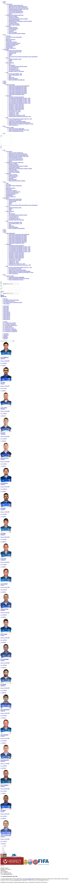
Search (4, 283)
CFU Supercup (12, 65)
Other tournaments (10, 62)
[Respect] (12, 864)
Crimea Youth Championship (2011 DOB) (18, 88)
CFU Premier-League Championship (14, 37)
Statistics (10, 54)
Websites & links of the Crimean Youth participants (19, 122)
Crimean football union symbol (15, 10)
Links (7, 72)
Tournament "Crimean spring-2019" (16, 107)
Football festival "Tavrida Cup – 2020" (17, 115)
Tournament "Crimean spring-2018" (16, 109)
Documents (8, 26)
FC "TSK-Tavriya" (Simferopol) (10, 330)
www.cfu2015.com (29, 878)
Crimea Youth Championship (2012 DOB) (18, 89)
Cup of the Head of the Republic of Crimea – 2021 (19, 99)
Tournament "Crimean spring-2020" (16, 106)
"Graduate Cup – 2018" (14, 114)
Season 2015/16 (6, 319)
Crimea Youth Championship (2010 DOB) (18, 87)
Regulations (11, 31)
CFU (4, 2)
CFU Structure (9, 4)
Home (4, 1)
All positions (6, 333)
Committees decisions (10, 45)
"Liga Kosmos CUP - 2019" (15, 111)
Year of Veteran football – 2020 (15, 74)
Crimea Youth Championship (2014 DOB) (18, 92)
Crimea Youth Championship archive (16, 94)
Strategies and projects (13, 28)
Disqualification (9, 46)
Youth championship (10, 84)
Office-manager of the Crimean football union (18, 7)
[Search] (13, 341)
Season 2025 (6, 307)
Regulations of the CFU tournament (16, 71)
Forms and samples (13, 32)
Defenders (5, 336)
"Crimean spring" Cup (13, 68)
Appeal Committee (13, 22)
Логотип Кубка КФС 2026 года (16, 12)
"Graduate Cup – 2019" (14, 112)
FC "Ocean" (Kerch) (7, 326)
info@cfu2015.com (8, 874)
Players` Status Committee (14, 24)
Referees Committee (13, 16)
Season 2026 (6, 306)
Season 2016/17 (6, 318)
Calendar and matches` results (15, 51)
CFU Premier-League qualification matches (18, 66)
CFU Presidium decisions (11, 42)
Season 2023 (6, 309)
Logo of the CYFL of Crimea (15, 120)
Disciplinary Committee (14, 17)
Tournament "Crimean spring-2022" (16, 104)
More (7, 117)
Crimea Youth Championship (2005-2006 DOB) (19, 85)
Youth (4, 83)
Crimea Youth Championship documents (17, 121)
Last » (4, 852)
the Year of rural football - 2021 (15, 73)
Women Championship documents (16, 131)
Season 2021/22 (6, 312)
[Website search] (1, 282)
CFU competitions (12, 29)
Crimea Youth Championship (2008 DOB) (18, 93)
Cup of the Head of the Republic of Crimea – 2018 (19, 103)
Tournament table (12, 53)
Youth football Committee (14, 20)
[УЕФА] (35, 864)
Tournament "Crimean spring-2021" (16, 105)
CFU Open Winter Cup (14, 67)
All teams (5, 321)
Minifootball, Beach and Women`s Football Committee (20, 21)
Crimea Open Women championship (16, 128)
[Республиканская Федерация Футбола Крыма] (25, 864)
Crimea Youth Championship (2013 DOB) (18, 90)
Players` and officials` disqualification (17, 79)
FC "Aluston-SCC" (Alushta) (9, 322)
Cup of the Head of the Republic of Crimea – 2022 (19, 98)
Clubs (4, 81)
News (4, 34)
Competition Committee (14, 23)
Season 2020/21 (6, 313)
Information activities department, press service (19, 9)
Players (4, 82)
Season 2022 (6, 310)
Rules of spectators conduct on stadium (17, 33)
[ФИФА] (43, 864)
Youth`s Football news (13, 125)
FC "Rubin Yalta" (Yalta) (8, 327)
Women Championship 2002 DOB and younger (19, 129)
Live (10, 64)
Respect (10, 13)
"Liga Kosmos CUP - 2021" (15, 110)
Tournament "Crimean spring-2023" (16, 96)
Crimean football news (11, 48)
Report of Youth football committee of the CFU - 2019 (20, 118)
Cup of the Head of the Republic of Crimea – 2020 (19, 100)
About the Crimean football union (16, 5)
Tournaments (6, 49)
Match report (8, 40)
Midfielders (5, 337)
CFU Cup (8, 38)
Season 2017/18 (6, 317)
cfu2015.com (3, 296)
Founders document (13, 27)
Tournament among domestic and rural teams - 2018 (20, 116)
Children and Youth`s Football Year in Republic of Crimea (21, 123)
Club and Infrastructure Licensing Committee (18, 18)
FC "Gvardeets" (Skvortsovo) (9, 324)
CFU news (8, 35)
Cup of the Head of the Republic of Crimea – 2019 (19, 101)
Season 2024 (6, 308)
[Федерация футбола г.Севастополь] (30, 864)
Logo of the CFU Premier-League (16, 11)
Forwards (5, 338)
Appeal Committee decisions (12, 44)
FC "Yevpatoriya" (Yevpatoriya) (10, 331)
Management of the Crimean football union (18, 6)
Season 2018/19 (6, 315)
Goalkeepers (6, 335)
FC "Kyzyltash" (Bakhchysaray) (10, 325)
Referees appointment (10, 39)
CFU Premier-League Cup (14, 70)
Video (10, 76)
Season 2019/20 (6, 314)
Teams (10, 55)
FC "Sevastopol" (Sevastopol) (9, 329)
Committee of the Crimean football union (14, 15)
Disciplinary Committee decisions (13, 43)
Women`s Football (10, 127)
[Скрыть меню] (1, 291)
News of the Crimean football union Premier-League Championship (23, 56)
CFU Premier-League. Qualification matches (12, 302)
